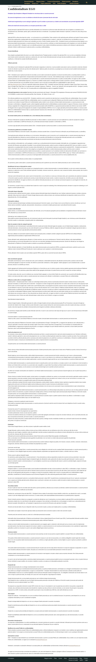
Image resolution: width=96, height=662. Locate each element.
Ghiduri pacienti (66, 1)
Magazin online (48, 658)
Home (9, 6)
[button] (38, 3)
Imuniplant (27, 3)
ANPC (81, 660)
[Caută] (86, 2)
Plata (55, 658)
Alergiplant (75, 1)
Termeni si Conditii (73, 660)
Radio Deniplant (61, 3)
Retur (65, 658)
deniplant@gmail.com (41, 639)
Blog (81, 658)
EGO (54, 3)
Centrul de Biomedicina (53, 1)
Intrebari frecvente (73, 658)
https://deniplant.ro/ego (16, 84)
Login (86, 660)
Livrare (60, 658)
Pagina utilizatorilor (46, 3)
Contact (86, 658)
